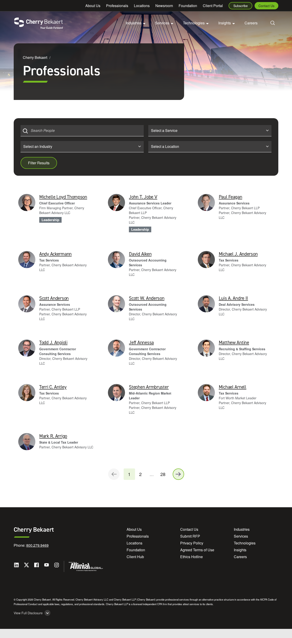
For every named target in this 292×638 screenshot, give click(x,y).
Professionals (117, 5)
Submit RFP (190, 536)
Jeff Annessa (141, 342)
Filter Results (39, 162)
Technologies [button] (194, 23)
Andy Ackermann (55, 254)
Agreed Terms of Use (197, 549)
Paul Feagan (230, 197)
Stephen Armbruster (149, 387)
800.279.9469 (37, 545)
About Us (92, 5)
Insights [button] (224, 23)
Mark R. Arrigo (53, 436)
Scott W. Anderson (146, 298)
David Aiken (140, 254)
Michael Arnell (232, 387)
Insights (240, 549)
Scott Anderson (54, 298)
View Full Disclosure (28, 613)
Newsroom (164, 5)
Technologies (245, 543)
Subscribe (240, 5)
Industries (242, 529)
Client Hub (135, 556)
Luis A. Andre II (233, 298)
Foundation (188, 5)
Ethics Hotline (191, 556)
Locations (142, 5)
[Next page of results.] (178, 474)
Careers (251, 23)
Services (241, 536)
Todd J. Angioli (53, 342)
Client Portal (213, 5)
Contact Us (266, 5)
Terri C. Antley (53, 387)
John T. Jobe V (143, 197)
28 (162, 474)
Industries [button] (133, 23)
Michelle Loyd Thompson (63, 197)
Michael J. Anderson (238, 254)
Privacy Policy (191, 543)
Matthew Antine (234, 342)
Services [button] (162, 23)
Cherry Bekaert (35, 57)
